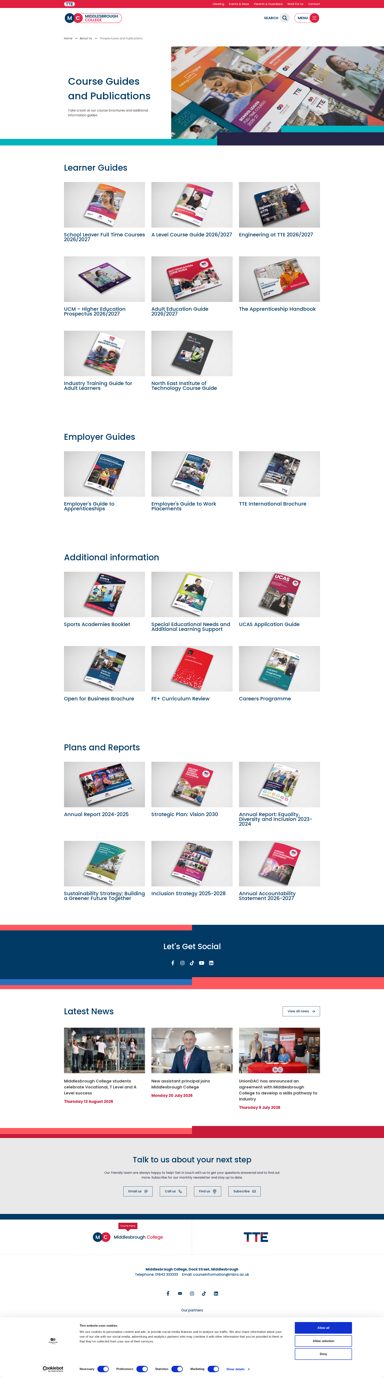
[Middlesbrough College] (93, 18)
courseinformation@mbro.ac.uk (221, 1274)
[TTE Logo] (256, 1237)
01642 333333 (166, 1274)
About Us (86, 38)
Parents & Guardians (268, 4)
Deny (323, 1354)
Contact (314, 4)
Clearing (218, 4)
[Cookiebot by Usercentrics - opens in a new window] (53, 1369)
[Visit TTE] (69, 4)
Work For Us (295, 4)
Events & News (239, 4)
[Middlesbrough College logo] (128, 1237)
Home (68, 38)
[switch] (142, 1369)
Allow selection (323, 1341)
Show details (235, 1369)
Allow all (323, 1327)
